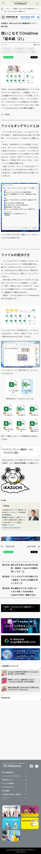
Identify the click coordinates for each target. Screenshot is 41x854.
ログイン (37, 4)
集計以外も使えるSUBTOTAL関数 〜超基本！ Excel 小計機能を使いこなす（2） (24, 568)
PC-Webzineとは (7, 787)
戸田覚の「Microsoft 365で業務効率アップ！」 (26, 9)
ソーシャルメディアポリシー (11, 776)
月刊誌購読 (5, 791)
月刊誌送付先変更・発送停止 (11, 794)
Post (35, 57)
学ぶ (8, 9)
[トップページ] (2, 8)
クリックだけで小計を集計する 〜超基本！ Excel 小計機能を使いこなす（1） (24, 579)
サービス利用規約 (8, 783)
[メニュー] (3, 3)
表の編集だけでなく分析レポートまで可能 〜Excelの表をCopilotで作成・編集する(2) (24, 591)
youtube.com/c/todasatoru (11, 527)
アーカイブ (5, 798)
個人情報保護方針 (8, 772)
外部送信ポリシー (8, 780)
